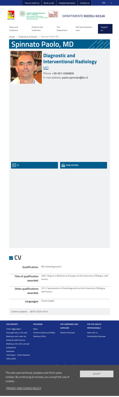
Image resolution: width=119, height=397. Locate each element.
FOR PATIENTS (12, 324)
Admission (10, 351)
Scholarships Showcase (96, 336)
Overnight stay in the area (16, 332)
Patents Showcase (67, 332)
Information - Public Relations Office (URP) (18, 357)
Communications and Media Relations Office (44, 334)
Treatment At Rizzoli (27, 36)
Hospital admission (67, 3)
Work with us (92, 332)
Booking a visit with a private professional (17, 345)
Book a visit (49, 3)
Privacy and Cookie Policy (23, 388)
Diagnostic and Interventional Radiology (70, 58)
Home (12, 36)
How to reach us (32, 3)
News (35, 328)
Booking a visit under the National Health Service (16, 338)
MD (46, 67)
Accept (96, 373)
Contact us (84, 3)
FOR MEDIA (38, 324)
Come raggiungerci (13, 328)
